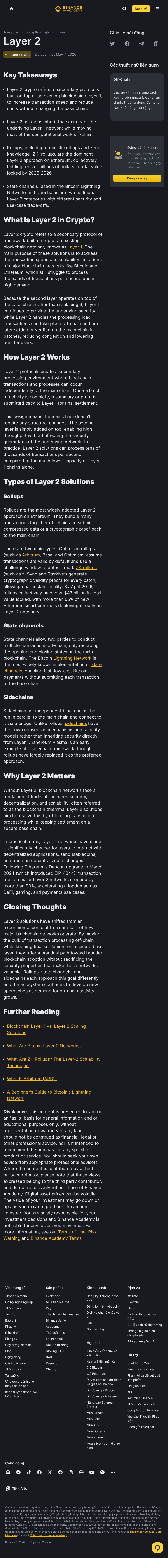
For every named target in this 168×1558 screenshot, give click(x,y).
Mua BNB (93, 1419)
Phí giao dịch (136, 1386)
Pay (48, 1308)
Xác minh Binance (140, 1398)
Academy (53, 1326)
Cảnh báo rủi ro (16, 1363)
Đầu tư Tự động (57, 1345)
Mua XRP (93, 1425)
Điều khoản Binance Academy (48, 1535)
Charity (51, 1369)
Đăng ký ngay (137, 178)
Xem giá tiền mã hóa (101, 1361)
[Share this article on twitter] (112, 43)
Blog (8, 1351)
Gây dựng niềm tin (18, 1345)
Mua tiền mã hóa (58, 1302)
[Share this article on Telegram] (141, 43)
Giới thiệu (133, 1302)
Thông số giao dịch (141, 1404)
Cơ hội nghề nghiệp (19, 1302)
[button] (157, 8)
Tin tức (10, 1314)
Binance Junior (56, 1320)
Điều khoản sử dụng (142, 1531)
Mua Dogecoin (97, 1431)
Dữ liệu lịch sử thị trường (144, 1325)
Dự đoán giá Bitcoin (101, 1390)
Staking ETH (55, 1351)
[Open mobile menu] (157, 9)
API (129, 1392)
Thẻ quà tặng (55, 1332)
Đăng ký (141, 8)
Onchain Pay (96, 1329)
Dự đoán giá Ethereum (103, 1396)
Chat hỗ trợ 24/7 (139, 1363)
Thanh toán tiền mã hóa (63, 1314)
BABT (50, 1357)
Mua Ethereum (97, 1437)
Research (52, 1363)
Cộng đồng (13, 1357)
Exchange (53, 1296)
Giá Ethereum (96, 1373)
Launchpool (54, 1339)
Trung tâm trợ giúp (140, 1369)
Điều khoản (13, 1332)
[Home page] (68, 8)
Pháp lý (10, 1326)
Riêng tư (11, 1339)
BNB (130, 1308)
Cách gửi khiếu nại (140, 1427)
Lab (89, 1323)
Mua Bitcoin (95, 1413)
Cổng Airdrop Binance (143, 1410)
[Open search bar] (123, 9)
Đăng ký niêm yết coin (103, 1306)
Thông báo (13, 1308)
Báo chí (10, 1320)
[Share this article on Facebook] (127, 43)
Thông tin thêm (16, 1296)
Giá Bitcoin (94, 1367)
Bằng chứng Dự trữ (141, 1341)
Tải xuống (12, 1375)
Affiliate (132, 1296)
